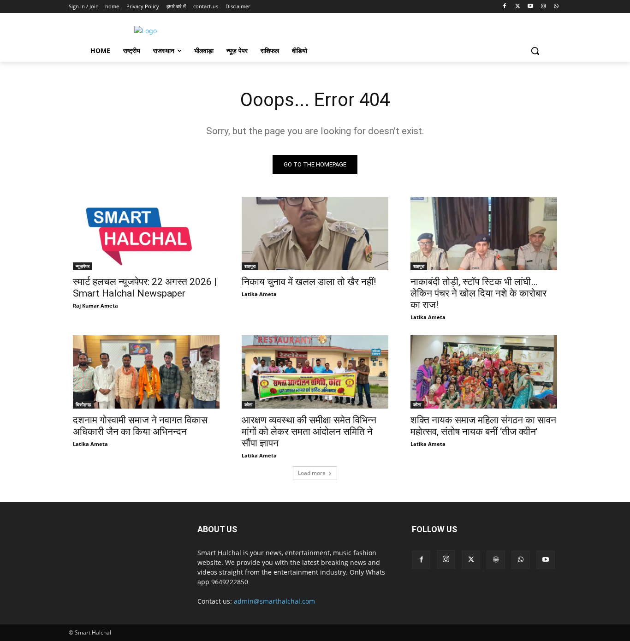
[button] (535, 51)
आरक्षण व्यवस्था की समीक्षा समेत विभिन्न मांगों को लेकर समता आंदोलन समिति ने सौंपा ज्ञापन (309, 432)
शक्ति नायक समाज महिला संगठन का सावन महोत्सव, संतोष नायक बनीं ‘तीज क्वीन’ (483, 426)
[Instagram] (543, 6)
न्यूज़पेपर (82, 266)
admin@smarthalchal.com (274, 601)
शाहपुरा (250, 266)
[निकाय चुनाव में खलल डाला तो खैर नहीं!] (315, 233)
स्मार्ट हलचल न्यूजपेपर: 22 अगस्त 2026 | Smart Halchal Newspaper (145, 287)
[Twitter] (517, 6)
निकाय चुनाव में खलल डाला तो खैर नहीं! (309, 281)
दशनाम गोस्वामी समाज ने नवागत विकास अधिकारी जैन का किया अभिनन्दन (140, 426)
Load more (312, 473)
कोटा (248, 404)
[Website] (496, 560)
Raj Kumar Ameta (95, 305)
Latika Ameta (259, 294)
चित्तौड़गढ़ (83, 404)
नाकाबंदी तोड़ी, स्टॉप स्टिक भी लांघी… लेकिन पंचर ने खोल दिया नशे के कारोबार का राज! (478, 293)
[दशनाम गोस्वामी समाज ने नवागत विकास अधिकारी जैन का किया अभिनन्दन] (146, 372)
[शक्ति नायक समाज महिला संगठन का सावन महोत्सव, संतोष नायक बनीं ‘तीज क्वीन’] (483, 372)
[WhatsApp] (556, 6)
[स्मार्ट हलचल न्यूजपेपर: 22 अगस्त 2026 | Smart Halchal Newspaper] (146, 233)
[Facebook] (504, 6)
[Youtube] (530, 6)
